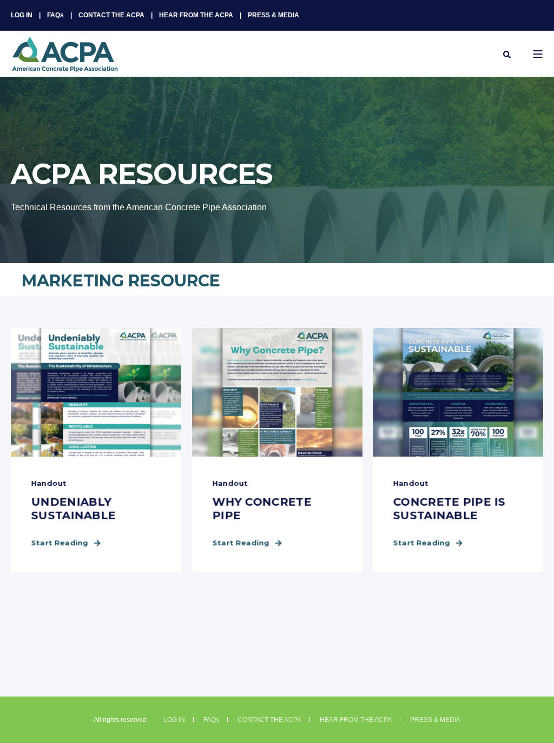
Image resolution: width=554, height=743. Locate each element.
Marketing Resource (121, 281)
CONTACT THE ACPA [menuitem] (111, 15)
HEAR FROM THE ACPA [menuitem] (196, 15)
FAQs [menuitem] (55, 15)
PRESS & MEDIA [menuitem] (273, 15)
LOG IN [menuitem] (21, 15)
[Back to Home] (65, 65)
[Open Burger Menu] (538, 54)
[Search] (507, 54)
